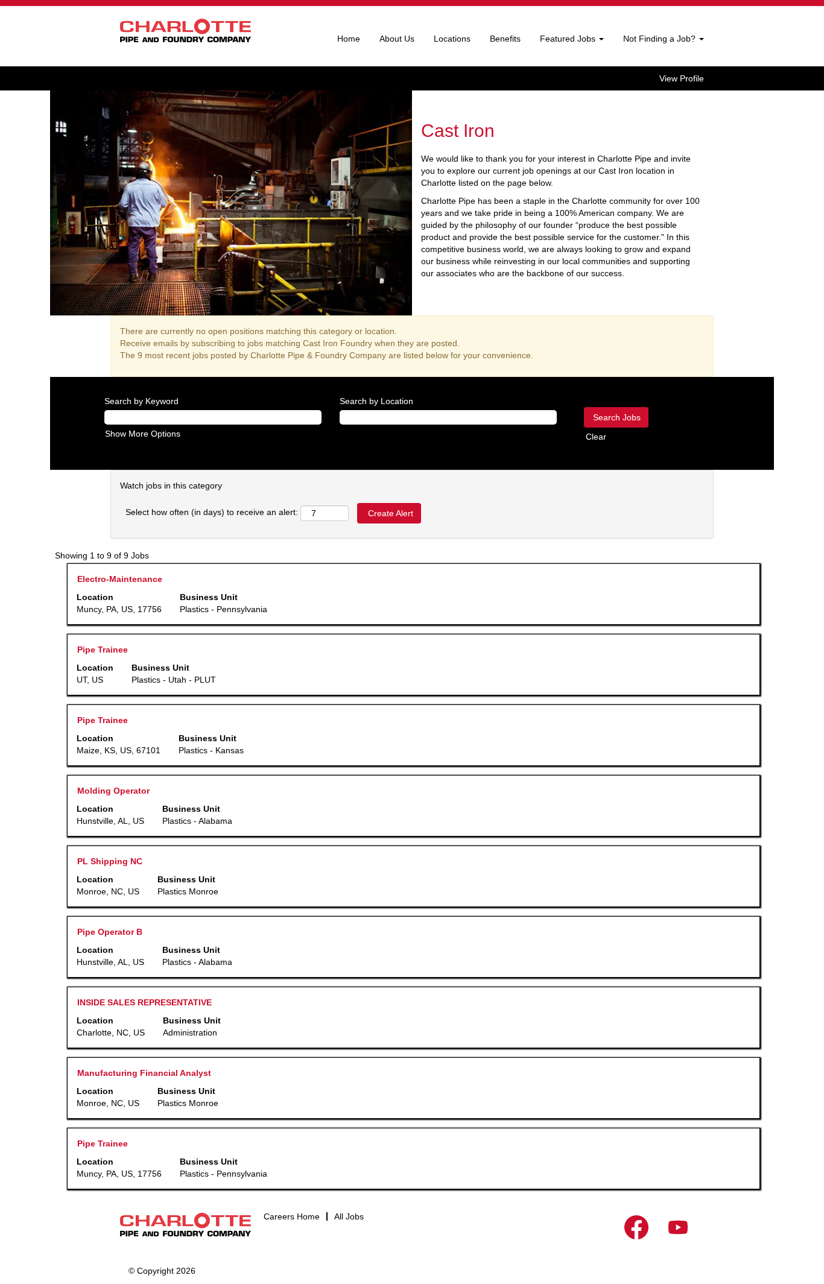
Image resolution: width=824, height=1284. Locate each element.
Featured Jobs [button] (569, 38)
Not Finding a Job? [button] (660, 38)
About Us (396, 38)
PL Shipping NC (109, 861)
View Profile (681, 78)
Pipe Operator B (109, 932)
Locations (452, 38)
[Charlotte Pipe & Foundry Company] (185, 30)
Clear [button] (596, 436)
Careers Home (292, 1216)
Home (348, 38)
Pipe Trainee (102, 649)
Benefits (505, 38)
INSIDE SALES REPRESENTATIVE (144, 1002)
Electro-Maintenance (119, 579)
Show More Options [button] (142, 433)
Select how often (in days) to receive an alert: (211, 512)
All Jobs (349, 1216)
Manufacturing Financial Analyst (144, 1073)
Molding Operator (113, 790)
